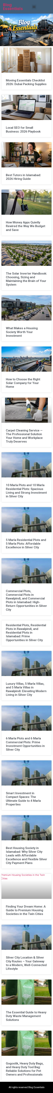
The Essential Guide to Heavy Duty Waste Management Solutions (26, 1016)
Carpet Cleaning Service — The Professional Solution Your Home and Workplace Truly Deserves (24, 436)
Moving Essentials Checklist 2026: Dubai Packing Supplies (26, 82)
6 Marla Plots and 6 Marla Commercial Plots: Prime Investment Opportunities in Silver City (25, 744)
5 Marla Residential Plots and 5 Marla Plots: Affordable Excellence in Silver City (26, 543)
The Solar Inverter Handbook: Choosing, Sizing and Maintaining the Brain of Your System (26, 279)
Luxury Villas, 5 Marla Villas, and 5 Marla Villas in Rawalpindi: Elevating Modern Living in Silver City (26, 689)
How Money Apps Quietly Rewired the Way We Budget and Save (25, 226)
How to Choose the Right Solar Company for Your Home (23, 383)
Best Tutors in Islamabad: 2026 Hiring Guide (23, 177)
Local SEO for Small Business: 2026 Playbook (23, 129)
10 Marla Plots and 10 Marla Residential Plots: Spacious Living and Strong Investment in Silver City (26, 490)
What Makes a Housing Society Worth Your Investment (22, 331)
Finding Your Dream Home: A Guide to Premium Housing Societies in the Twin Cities (26, 910)
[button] (34, 6)
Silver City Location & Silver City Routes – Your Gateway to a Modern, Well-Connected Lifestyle (26, 963)
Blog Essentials (13, 6)
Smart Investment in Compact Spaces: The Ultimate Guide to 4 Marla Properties (23, 798)
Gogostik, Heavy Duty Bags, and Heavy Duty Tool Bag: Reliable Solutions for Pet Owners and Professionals (25, 1069)
